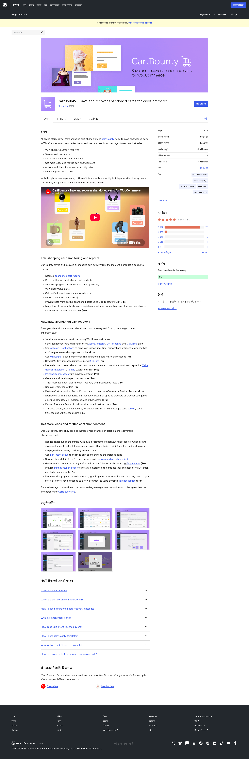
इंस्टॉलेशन (78, 118)
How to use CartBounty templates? (60, 636)
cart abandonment (188, 186)
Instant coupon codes (66, 467)
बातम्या (14, 721)
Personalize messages (57, 374)
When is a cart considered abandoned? (62, 599)
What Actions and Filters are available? (61, 645)
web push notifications (62, 348)
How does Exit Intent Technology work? (62, 627)
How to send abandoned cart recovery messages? (68, 608)
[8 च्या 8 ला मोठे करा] (108, 555)
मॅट (197, 721)
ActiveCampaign (96, 343)
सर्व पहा (205, 252)
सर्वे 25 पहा (204, 168)
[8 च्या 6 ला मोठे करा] (145, 533)
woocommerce (200, 192)
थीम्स (59, 721)
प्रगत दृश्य (162, 200)
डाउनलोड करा (201, 103)
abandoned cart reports (67, 275)
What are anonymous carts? (56, 617)
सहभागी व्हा (153, 716)
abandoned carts (199, 175)
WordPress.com (203, 716)
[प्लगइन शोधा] (42, 32)
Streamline (63, 106)
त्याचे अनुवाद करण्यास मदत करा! (140, 22)
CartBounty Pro (66, 491)
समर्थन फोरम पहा (165, 283)
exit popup (202, 186)
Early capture (133, 463)
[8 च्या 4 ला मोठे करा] (71, 533)
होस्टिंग (14, 725)
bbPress (200, 725)
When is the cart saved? (54, 590)
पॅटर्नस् (59, 730)
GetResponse (114, 343)
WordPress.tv (110, 730)
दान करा (153, 725)
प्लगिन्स (59, 725)
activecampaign (200, 180)
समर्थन (205, 118)
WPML (131, 408)
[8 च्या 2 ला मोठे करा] (108, 512)
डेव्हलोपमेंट (93, 118)
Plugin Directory (19, 14)
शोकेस (59, 716)
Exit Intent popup (59, 454)
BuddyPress (202, 730)
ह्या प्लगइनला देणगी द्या (167, 308)
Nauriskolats (107, 686)
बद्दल (13, 716)
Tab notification (127, 480)
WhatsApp (55, 356)
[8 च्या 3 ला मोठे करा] (145, 512)
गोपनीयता (15, 730)
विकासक (106, 725)
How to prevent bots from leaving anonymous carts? (69, 654)
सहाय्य (105, 721)
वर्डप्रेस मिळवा (238, 5)
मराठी (41, 743)
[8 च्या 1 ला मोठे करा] (71, 512)
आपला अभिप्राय (164, 252)
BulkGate (94, 361)
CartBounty (108, 138)
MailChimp (132, 343)
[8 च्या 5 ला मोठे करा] (108, 533)
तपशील (47, 118)
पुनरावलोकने (62, 118)
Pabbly (71, 369)
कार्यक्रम (152, 721)
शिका (105, 716)
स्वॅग (150, 730)
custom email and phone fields (113, 459)
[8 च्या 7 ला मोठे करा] (71, 555)
